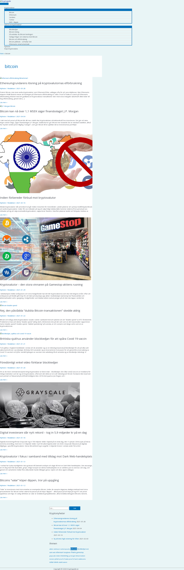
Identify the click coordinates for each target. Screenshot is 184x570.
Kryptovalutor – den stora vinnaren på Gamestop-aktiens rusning (41, 284)
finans (73, 552)
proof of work (73, 559)
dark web (52, 552)
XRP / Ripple (13, 22)
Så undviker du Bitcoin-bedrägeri (21, 34)
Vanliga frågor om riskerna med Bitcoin (23, 37)
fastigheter (67, 552)
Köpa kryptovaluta (11, 49)
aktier (51, 549)
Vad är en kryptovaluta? (13, 25)
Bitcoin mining (14, 32)
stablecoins (82, 559)
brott (87, 549)
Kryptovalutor (9, 7)
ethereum (59, 552)
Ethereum (12, 15)
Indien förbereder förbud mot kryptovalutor (28, 198)
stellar (51, 562)
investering (64, 556)
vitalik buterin (62, 562)
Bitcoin (11, 12)
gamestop (80, 552)
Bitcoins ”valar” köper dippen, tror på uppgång (29, 480)
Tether (11, 20)
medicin (82, 556)
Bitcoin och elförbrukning (18, 39)
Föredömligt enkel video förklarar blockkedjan (29, 362)
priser (57, 559)
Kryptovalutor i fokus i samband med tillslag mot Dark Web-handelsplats (46, 456)
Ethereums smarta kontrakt (19, 44)
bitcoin (73, 549)
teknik (56, 562)
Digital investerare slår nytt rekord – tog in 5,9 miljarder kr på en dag (43, 432)
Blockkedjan (13, 29)
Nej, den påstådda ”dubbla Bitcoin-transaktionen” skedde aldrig (40, 310)
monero (52, 559)
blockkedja (81, 549)
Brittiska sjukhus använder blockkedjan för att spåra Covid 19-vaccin (43, 339)
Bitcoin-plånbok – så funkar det (20, 42)
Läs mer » (3, 102)
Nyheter (7, 46)
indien (58, 556)
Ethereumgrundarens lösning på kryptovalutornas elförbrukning (41, 83)
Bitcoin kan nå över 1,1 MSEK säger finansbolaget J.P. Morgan (39, 111)
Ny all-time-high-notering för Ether (66, 539)
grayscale (52, 556)
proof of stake (64, 559)
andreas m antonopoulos (62, 549)
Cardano (12, 17)
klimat (78, 556)
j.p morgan (72, 556)
